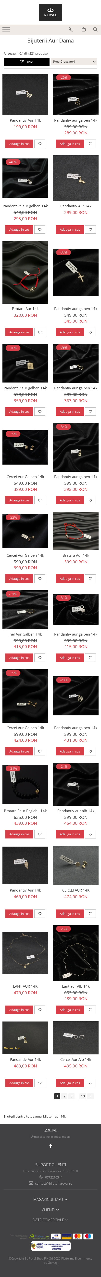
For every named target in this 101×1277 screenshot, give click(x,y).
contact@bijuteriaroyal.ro (53, 1183)
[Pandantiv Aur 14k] (25, 94)
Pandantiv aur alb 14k (75, 810)
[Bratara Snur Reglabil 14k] (25, 784)
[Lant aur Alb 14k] (76, 953)
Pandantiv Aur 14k (25, 120)
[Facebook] (50, 1146)
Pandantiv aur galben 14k (75, 120)
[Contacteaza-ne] (70, 29)
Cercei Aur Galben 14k (25, 476)
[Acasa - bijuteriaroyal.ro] (50, 12)
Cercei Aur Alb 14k (75, 1059)
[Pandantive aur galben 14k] (25, 178)
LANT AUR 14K (25, 986)
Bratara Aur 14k (25, 308)
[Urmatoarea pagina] (90, 1096)
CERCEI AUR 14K (75, 890)
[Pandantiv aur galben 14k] (76, 94)
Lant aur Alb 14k (76, 986)
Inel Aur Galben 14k (25, 634)
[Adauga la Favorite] (39, 144)
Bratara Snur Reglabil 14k (25, 810)
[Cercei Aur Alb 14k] (76, 1037)
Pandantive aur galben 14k (25, 205)
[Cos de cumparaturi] (83, 29)
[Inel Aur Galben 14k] (25, 609)
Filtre (28, 62)
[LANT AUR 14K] (25, 953)
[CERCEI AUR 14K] (76, 865)
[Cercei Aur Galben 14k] (25, 447)
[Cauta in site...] (95, 29)
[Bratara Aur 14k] (25, 272)
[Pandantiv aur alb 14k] (76, 784)
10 (83, 1096)
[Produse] (6, 30)
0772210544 (53, 1177)
